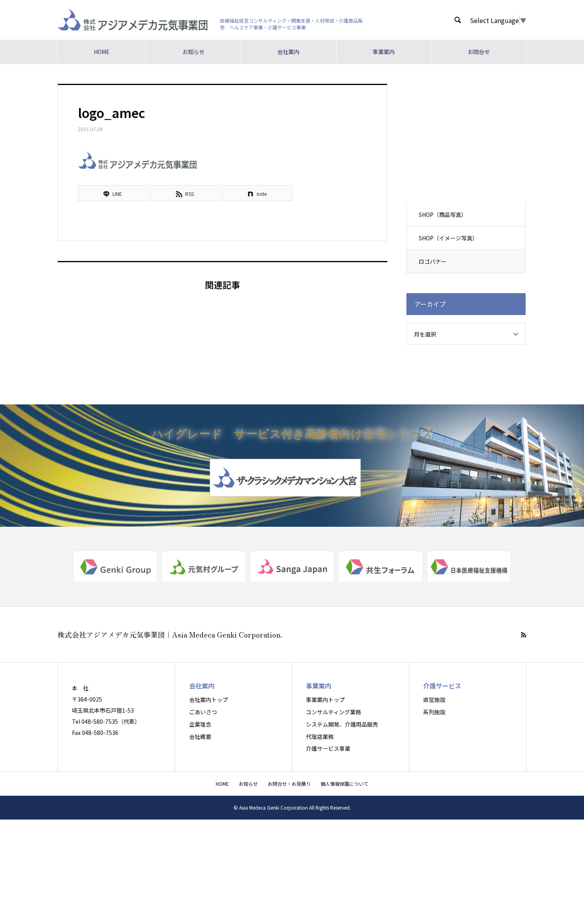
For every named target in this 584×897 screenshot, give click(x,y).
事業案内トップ (325, 700)
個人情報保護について (344, 783)
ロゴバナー (433, 261)
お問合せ (479, 52)
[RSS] (523, 635)
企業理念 (200, 724)
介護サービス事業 (328, 748)
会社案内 (288, 52)
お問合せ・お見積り (289, 783)
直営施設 (434, 700)
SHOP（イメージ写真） (448, 238)
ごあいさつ (203, 712)
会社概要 (200, 736)
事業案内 (384, 52)
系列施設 (434, 712)
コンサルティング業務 (333, 712)
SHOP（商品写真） (443, 214)
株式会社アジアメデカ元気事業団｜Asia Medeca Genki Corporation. (170, 634)
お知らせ (193, 52)
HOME (102, 52)
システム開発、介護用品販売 (342, 724)
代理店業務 (320, 736)
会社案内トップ (208, 700)
